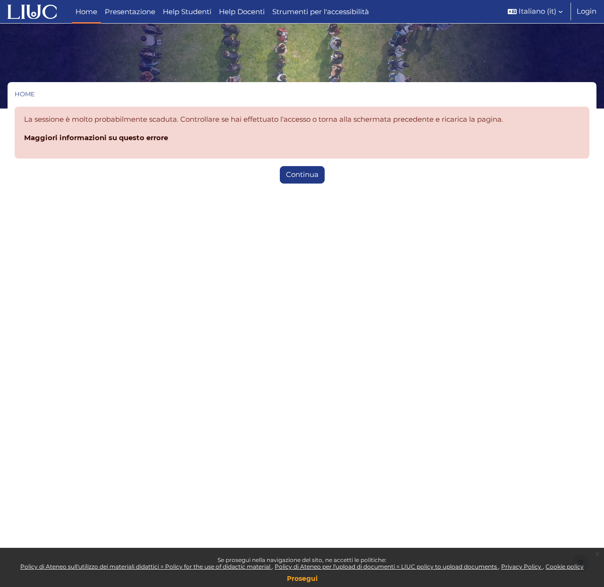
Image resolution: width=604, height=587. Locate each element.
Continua (302, 174)
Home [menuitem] (86, 11)
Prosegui (302, 578)
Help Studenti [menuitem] (187, 11)
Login (586, 11)
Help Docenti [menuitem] (242, 11)
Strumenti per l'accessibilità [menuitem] (320, 11)
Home (25, 94)
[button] (535, 11)
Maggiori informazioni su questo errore (96, 137)
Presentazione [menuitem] (130, 11)
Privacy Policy (522, 566)
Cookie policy (564, 566)
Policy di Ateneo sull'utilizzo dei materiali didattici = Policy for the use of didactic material (146, 566)
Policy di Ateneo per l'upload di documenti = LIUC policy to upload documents (386, 566)
